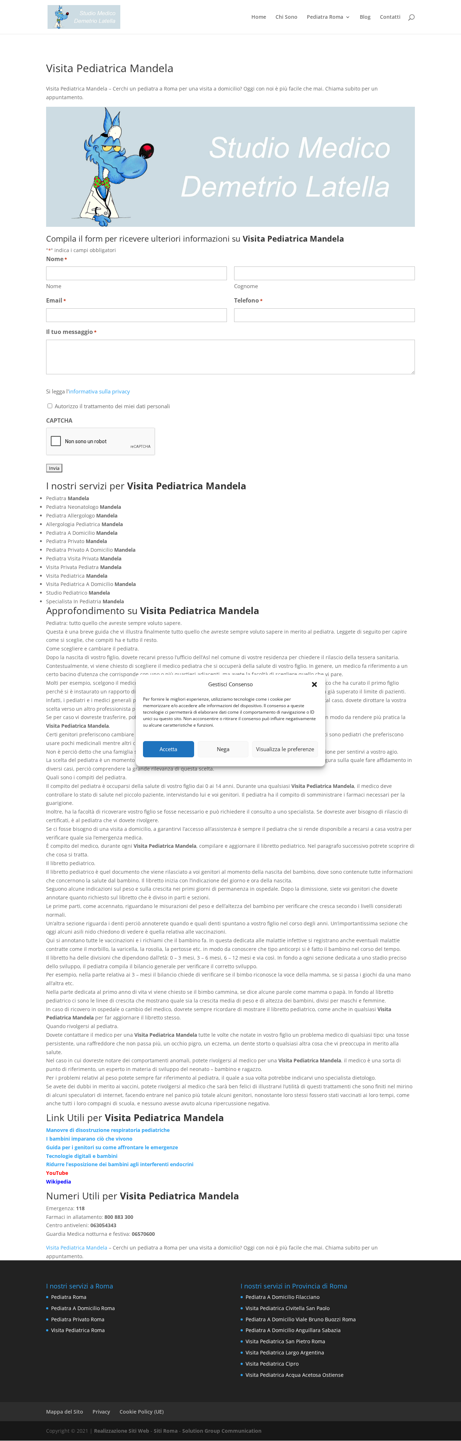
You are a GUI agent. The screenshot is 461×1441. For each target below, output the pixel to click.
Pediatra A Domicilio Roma (83, 1308)
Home (258, 17)
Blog (365, 17)
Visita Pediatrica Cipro (272, 1363)
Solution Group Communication (221, 1430)
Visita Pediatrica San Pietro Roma (285, 1341)
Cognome (246, 286)
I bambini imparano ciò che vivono (89, 1138)
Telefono (248, 300)
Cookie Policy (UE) (142, 1411)
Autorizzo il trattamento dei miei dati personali (112, 406)
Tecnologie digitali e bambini (81, 1156)
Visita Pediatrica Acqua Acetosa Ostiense (295, 1374)
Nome (53, 286)
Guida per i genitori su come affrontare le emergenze (112, 1147)
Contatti (390, 17)
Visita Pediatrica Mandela (76, 1247)
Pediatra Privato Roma (77, 1319)
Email (56, 300)
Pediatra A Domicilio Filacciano (282, 1297)
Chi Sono (286, 17)
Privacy (101, 1411)
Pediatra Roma (325, 17)
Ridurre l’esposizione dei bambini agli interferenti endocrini (119, 1164)
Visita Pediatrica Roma (78, 1330)
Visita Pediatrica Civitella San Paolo (288, 1308)
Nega (223, 749)
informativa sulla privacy (99, 391)
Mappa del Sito (64, 1411)
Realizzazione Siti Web (121, 1430)
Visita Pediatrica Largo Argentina (285, 1352)
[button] (314, 684)
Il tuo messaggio (71, 332)
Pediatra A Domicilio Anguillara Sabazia (293, 1330)
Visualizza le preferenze (285, 749)
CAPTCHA (59, 420)
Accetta (168, 749)
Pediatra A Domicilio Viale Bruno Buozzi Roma (301, 1319)
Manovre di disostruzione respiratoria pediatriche (108, 1130)
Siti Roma (166, 1430)
